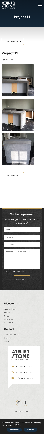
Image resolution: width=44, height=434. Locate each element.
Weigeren (30, 429)
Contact (7, 341)
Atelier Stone (22, 411)
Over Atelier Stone (11, 334)
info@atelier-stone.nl (24, 378)
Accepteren (14, 429)
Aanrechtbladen (10, 309)
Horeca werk (9, 319)
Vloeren (7, 312)
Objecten (7, 316)
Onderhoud (8, 323)
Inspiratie (8, 338)
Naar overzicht (11, 41)
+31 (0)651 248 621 (24, 366)
